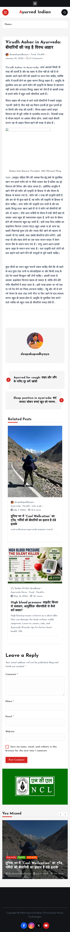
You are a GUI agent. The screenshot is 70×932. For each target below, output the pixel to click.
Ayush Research (31, 857)
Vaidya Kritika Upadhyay (27, 588)
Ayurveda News (19, 592)
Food (33, 54)
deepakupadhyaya (18, 54)
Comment (12, 674)
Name (10, 701)
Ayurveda (16, 506)
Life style (37, 506)
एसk (13, 873)
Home (8, 24)
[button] (60, 814)
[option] (35, 849)
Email (10, 716)
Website (10, 731)
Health (41, 54)
